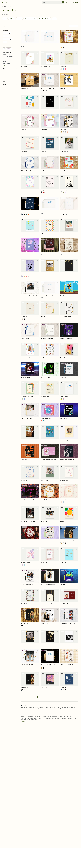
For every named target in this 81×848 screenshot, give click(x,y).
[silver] (28, 276)
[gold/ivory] (22, 319)
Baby (5, 18)
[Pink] (61, 502)
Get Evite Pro (68, 2)
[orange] (28, 214)
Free (54, 18)
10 (58, 696)
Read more (23, 721)
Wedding (19, 18)
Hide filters (8, 26)
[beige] (63, 689)
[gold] (61, 69)
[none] (61, 214)
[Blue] (63, 502)
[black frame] (44, 90)
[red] (44, 192)
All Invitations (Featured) (7, 6)
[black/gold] (63, 47)
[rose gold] (67, 132)
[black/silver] (63, 132)
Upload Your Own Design (30, 18)
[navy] (22, 214)
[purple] (65, 192)
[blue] (63, 69)
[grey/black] (65, 543)
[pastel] (63, 399)
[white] (61, 192)
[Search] (63, 2)
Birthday (12, 18)
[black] (41, 192)
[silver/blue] (65, 132)
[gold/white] (63, 543)
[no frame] (41, 90)
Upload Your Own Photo (44, 18)
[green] (63, 192)
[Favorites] (73, 2)
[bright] (61, 399)
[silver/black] (24, 319)
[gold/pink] (61, 47)
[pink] (65, 69)
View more (5, 65)
